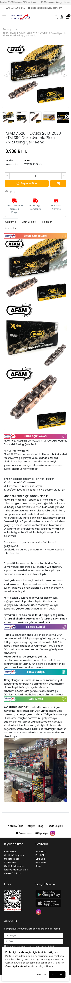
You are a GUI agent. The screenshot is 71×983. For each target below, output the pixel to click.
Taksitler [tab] (47, 222)
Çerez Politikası (12, 873)
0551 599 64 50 (17, 7)
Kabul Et (57, 974)
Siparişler (43, 833)
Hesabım (41, 862)
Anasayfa (8, 29)
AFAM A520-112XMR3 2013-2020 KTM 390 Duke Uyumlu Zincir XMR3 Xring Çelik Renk (35, 34)
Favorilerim (25, 833)
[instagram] (52, 833)
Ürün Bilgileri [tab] (29, 222)
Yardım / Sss (16, 826)
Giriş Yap (40, 858)
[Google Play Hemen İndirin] (49, 894)
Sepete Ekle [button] (29, 183)
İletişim (31, 826)
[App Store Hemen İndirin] (49, 903)
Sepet (39, 866)
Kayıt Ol (40, 855)
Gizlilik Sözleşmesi (14, 855)
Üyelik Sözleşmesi (14, 866)
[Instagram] (39, 912)
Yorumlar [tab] (10, 228)
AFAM (27, 160)
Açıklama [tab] (10, 222)
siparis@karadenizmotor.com (46, 7)
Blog (41, 826)
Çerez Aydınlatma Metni (19, 966)
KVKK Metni (10, 851)
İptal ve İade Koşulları (16, 869)
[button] (4, 17)
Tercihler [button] (41, 974)
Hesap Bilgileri (55, 826)
